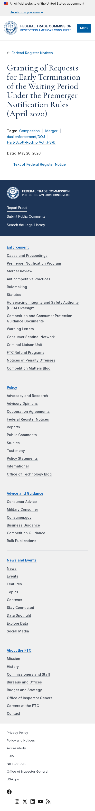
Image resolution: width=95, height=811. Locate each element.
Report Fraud (17, 208)
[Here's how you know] (44, 8)
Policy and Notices (21, 740)
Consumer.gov (19, 517)
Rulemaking (17, 287)
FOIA (10, 756)
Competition (29, 131)
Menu (84, 28)
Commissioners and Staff (28, 674)
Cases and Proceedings (27, 256)
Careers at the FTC (23, 706)
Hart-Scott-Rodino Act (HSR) (31, 142)
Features (14, 584)
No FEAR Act (16, 764)
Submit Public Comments (26, 216)
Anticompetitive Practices (28, 279)
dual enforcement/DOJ (26, 137)
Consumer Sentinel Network (31, 337)
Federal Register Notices (32, 53)
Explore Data (17, 623)
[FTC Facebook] (9, 792)
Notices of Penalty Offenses (31, 360)
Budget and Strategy (24, 690)
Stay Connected (20, 608)
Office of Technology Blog (29, 474)
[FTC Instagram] (17, 802)
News (12, 568)
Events (12, 576)
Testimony (16, 451)
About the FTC (19, 650)
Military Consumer (22, 509)
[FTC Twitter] (24, 801)
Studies (13, 443)
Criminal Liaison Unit (24, 345)
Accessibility (16, 748)
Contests (14, 600)
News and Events (22, 560)
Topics (12, 592)
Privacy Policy (17, 732)
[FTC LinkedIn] (32, 802)
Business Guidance (23, 525)
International (18, 466)
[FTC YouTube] (40, 802)
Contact (13, 714)
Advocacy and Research (27, 396)
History (13, 667)
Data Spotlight (19, 615)
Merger (51, 131)
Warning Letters (20, 329)
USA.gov (13, 779)
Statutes (14, 295)
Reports (13, 427)
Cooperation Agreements (28, 412)
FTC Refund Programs (25, 352)
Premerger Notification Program (34, 263)
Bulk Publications (21, 541)
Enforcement (18, 247)
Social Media (18, 631)
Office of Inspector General (30, 698)
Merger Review (19, 271)
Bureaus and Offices (24, 682)
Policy (12, 387)
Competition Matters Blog (28, 368)
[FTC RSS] (48, 802)
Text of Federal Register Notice (39, 164)
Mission (13, 659)
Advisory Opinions (22, 404)
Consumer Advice (22, 502)
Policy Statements (22, 458)
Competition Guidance (26, 533)
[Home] (39, 33)
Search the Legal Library (26, 225)
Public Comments (22, 435)
